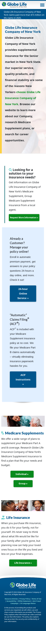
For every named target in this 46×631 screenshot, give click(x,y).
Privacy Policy (24, 599)
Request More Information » (24, 217)
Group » (23, 483)
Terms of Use (36, 599)
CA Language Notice (28, 603)
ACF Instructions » (23, 380)
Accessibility (11, 601)
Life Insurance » (23, 562)
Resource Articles (11, 599)
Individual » (22, 474)
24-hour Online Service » (23, 294)
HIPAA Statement (24, 601)
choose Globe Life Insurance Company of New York (23, 98)
